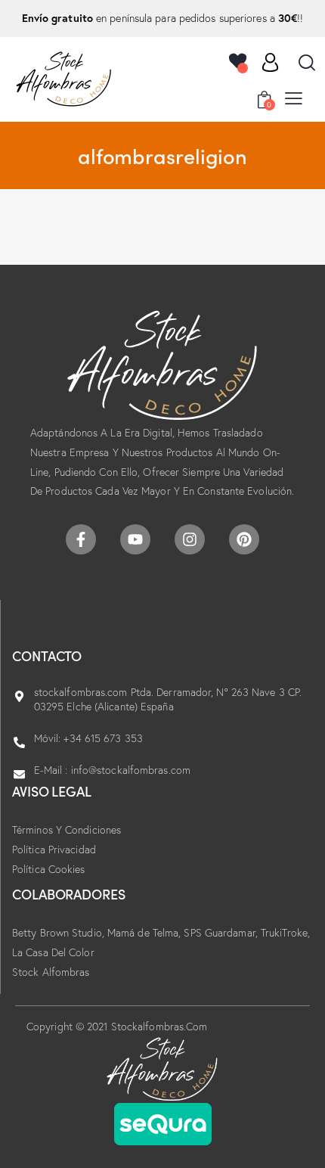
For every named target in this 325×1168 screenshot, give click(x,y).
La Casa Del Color (53, 952)
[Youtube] (135, 539)
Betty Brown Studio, (59, 933)
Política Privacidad (54, 849)
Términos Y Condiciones (66, 830)
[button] (293, 97)
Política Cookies (48, 869)
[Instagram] (190, 539)
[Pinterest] (244, 539)
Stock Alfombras (51, 972)
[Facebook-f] (81, 539)
